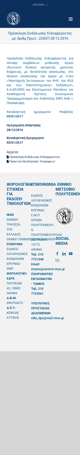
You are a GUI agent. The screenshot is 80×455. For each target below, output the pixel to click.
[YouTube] (70, 253)
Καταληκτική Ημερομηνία (25, 138)
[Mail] (57, 260)
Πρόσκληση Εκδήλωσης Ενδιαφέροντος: (35, 157)
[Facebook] (57, 253)
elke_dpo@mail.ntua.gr (47, 318)
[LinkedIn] (64, 253)
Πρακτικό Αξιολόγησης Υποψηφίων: (32, 161)
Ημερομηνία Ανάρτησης (24, 125)
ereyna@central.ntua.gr (48, 269)
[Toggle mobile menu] (71, 19)
